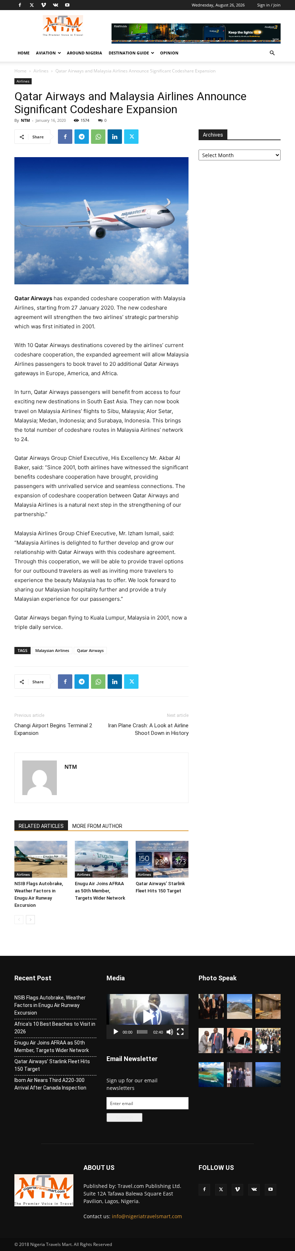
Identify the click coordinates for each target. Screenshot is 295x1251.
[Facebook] (19, 5)
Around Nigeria (84, 53)
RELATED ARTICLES (41, 826)
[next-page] (30, 919)
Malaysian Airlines (52, 650)
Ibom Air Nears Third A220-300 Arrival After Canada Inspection (50, 1084)
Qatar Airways (90, 650)
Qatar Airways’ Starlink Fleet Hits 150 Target (52, 1065)
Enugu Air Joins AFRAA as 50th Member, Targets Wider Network (100, 891)
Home (24, 53)
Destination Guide (129, 53)
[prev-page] (18, 919)
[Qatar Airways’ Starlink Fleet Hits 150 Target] (162, 859)
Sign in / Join (269, 5)
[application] (147, 1016)
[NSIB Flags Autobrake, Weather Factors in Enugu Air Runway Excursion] (40, 859)
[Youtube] (67, 5)
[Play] (115, 1031)
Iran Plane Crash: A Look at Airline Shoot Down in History (148, 729)
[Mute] (169, 1031)
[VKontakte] (55, 5)
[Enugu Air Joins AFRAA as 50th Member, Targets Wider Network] (101, 859)
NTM (25, 120)
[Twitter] (31, 5)
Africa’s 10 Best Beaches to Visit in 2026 (54, 1027)
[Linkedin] (115, 136)
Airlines (41, 71)
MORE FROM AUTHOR (97, 826)
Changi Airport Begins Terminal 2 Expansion (53, 729)
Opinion (169, 53)
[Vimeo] (43, 5)
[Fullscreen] (180, 1031)
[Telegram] (81, 136)
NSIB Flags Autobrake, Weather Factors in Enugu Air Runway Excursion (50, 1005)
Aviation (46, 53)
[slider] (142, 1032)
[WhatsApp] (98, 136)
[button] (272, 53)
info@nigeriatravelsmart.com (147, 1216)
